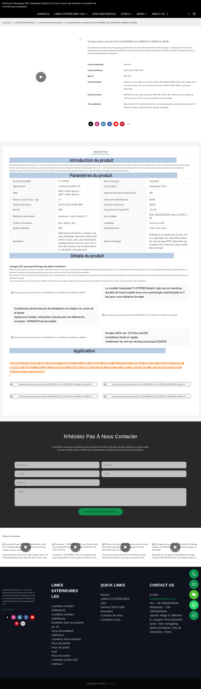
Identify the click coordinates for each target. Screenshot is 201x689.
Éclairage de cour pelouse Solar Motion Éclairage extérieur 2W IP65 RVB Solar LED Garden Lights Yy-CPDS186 (174, 556)
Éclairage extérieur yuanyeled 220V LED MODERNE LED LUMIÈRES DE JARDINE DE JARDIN (101, 22)
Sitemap (111, 683)
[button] (167, 13)
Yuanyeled (6, 22)
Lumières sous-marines (66, 639)
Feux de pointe (61, 643)
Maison (105, 594)
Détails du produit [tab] (100, 152)
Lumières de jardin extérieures (50, 22)
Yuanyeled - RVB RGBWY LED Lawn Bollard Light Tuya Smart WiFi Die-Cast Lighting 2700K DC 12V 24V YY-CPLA (74, 556)
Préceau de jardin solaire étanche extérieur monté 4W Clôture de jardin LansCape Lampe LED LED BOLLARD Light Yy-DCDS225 (124, 556)
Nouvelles (106, 611)
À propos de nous (111, 615)
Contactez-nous (110, 619)
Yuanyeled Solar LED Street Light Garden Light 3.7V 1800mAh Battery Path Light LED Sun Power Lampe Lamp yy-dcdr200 (25, 556)
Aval (54, 651)
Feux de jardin (60, 647)
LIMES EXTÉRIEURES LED (24, 22)
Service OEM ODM (112, 607)
